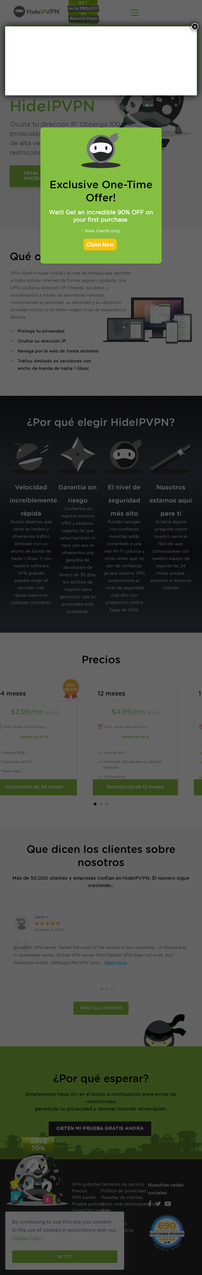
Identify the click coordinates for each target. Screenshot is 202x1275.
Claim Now (100, 244)
